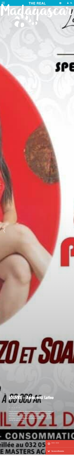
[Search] (71, 3)
